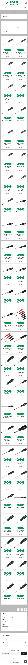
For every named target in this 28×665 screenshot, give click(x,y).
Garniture (4, 629)
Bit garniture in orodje (7, 617)
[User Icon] (22, 3)
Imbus (3, 619)
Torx (3, 624)
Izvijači (4, 613)
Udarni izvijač (5, 626)
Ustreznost (14, 31)
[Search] (25, 7)
